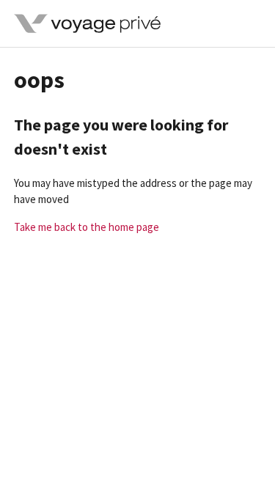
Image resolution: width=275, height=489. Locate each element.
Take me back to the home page (86, 227)
